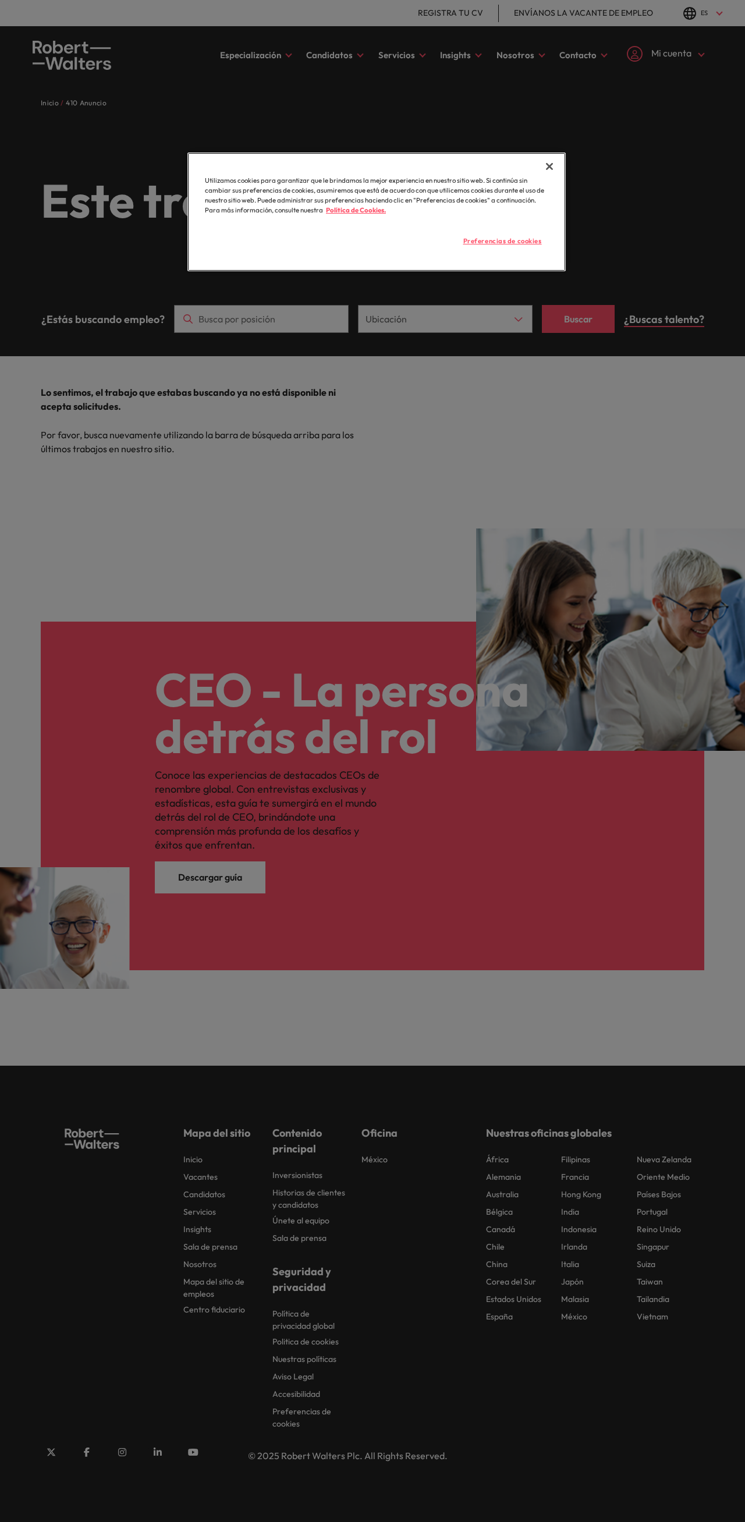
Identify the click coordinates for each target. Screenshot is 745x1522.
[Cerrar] (549, 166)
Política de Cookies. (356, 210)
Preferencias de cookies (502, 241)
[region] (376, 211)
